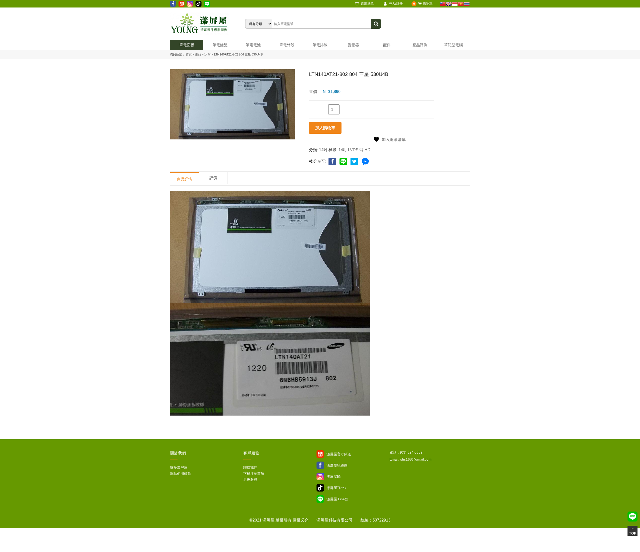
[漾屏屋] (207, 23)
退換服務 (250, 480)
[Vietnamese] (461, 4)
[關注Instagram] (320, 476)
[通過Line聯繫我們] (207, 4)
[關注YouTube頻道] (320, 454)
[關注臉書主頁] (320, 465)
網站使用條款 (180, 474)
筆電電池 (253, 45)
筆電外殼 (286, 45)
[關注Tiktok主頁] (320, 488)
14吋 (207, 54)
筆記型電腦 (453, 45)
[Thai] (467, 4)
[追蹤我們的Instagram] (190, 4)
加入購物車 (325, 128)
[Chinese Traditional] (443, 4)
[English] (449, 4)
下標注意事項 (253, 474)
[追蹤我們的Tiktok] (199, 4)
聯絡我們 (250, 468)
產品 (198, 54)
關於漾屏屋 (179, 468)
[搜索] (376, 24)
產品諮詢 (420, 45)
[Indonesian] (455, 4)
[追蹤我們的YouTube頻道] (181, 4)
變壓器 (353, 45)
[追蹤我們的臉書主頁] (173, 4)
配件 (386, 45)
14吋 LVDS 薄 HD (354, 150)
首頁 (189, 54)
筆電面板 (186, 45)
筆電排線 (320, 45)
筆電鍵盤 (220, 45)
